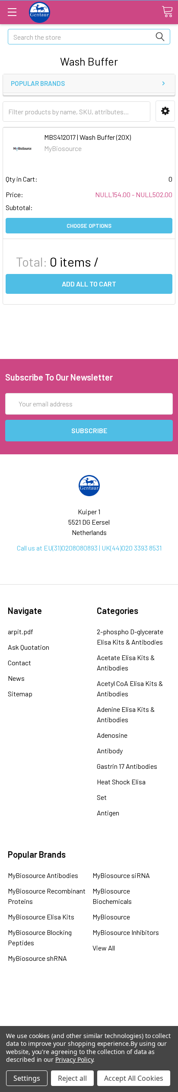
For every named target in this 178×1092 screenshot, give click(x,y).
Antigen (108, 813)
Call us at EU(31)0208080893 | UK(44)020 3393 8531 (89, 548)
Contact (19, 662)
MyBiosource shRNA (37, 958)
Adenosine (112, 735)
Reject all (72, 1078)
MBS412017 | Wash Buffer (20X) (87, 137)
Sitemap (20, 693)
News (16, 678)
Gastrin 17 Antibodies (127, 766)
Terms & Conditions (89, 1000)
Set (102, 797)
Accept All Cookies (133, 1078)
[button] (165, 111)
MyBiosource (111, 917)
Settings (26, 1078)
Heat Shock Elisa (121, 781)
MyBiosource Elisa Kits (41, 917)
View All (103, 948)
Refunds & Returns (89, 1023)
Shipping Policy (89, 1011)
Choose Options (89, 225)
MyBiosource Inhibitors (125, 932)
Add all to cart (89, 284)
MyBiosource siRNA (121, 875)
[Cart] (167, 11)
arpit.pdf (20, 631)
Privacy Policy (74, 1059)
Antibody (110, 750)
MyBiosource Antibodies (43, 875)
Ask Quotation (28, 647)
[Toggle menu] (12, 12)
